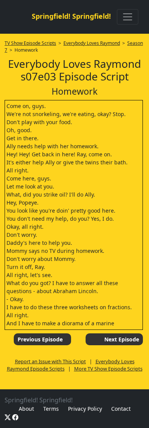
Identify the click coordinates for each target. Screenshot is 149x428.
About (26, 408)
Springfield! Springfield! (71, 16)
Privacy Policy (85, 408)
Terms (51, 408)
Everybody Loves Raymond (91, 43)
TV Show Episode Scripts (30, 43)
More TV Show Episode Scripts (108, 368)
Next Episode (121, 339)
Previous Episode (40, 339)
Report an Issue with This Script (50, 361)
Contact (121, 408)
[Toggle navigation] (127, 17)
